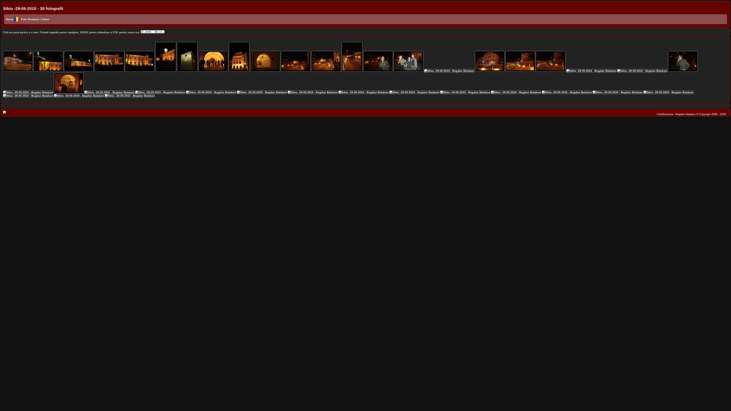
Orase (45, 19)
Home (9, 19)
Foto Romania (30, 19)
